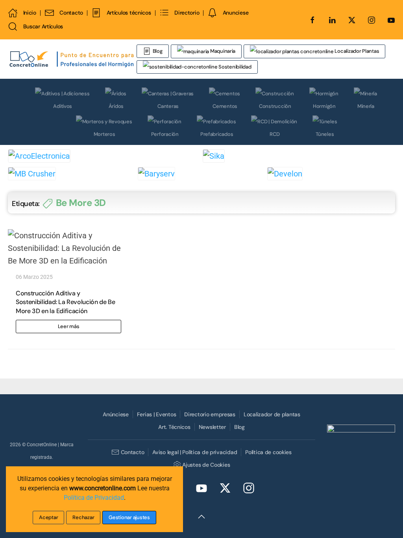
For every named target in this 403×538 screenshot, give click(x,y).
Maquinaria (222, 51)
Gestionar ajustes (129, 517)
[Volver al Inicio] (72, 59)
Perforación (165, 134)
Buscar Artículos (43, 26)
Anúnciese (115, 414)
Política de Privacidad (94, 497)
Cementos (225, 106)
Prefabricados (216, 134)
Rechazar (83, 517)
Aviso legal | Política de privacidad (194, 452)
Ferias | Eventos (156, 414)
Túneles (325, 134)
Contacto (71, 12)
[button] (201, 517)
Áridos (116, 106)
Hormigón (324, 106)
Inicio (29, 12)
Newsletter (212, 426)
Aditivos (62, 106)
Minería (365, 106)
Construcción (275, 106)
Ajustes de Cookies (206, 464)
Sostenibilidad (234, 66)
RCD (274, 134)
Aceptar (48, 517)
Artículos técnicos (129, 12)
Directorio (186, 12)
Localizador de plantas (272, 414)
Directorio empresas (209, 414)
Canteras (168, 106)
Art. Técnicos (174, 426)
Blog (158, 51)
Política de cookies (268, 452)
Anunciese (235, 12)
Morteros (104, 134)
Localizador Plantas (356, 51)
